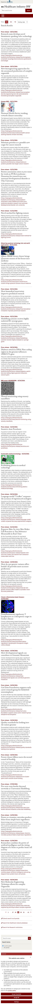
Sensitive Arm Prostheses (11, 429)
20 (21, 912)
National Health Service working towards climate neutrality (14, 114)
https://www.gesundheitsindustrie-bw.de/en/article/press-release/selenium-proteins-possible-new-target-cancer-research (15, 162)
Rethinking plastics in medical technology (13, 466)
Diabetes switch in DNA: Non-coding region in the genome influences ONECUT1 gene (16, 352)
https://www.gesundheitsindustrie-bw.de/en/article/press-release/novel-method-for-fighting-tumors (16, 235)
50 (11, 22)
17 (12, 912)
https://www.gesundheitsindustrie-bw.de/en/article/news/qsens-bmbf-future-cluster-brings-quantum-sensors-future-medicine (16, 281)
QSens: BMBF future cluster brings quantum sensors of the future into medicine (15, 258)
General (4, 954)
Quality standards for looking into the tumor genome (15, 724)
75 (16, 22)
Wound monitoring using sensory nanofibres (14, 397)
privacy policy (12, 990)
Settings (16, 1002)
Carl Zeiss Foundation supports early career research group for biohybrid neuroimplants (16, 690)
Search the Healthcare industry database (15, 923)
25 (7, 22)
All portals (6, 947)
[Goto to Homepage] (16, 6)
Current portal (8, 946)
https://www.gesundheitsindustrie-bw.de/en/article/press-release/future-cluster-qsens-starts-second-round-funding (15, 776)
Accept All (16, 997)
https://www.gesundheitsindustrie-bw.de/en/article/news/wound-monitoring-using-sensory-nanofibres (16, 419)
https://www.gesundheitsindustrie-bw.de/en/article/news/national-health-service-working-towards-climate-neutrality (15, 132)
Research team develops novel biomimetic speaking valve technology (16, 35)
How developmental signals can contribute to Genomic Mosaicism (15, 654)
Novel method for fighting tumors (15, 213)
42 (28, 912)
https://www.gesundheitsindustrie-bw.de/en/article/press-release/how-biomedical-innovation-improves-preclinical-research (16, 308)
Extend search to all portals (11, 918)
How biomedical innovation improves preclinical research (12, 292)
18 (15, 912)
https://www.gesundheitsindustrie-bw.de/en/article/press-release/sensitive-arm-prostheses (15, 446)
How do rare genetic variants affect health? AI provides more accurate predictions (15, 566)
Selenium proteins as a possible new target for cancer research (15, 144)
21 (23, 912)
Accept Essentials (16, 994)
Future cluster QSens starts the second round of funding (16, 758)
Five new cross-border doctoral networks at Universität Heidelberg (15, 787)
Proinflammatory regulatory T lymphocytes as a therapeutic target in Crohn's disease (16, 616)
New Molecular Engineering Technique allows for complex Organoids (13, 884)
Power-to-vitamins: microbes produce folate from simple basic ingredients (16, 818)
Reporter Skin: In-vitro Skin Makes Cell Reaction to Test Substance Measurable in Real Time (15, 531)
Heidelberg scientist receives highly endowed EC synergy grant (15, 320)
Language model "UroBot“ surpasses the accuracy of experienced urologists (16, 498)
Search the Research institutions (13, 927)
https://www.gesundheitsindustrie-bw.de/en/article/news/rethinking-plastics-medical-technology (14, 486)
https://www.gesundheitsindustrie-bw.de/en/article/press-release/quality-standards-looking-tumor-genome (16, 747)
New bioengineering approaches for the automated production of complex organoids (16, 71)
